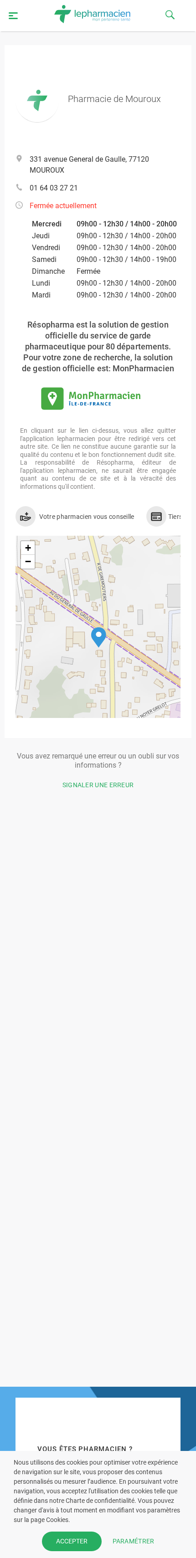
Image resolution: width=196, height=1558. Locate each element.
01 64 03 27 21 (54, 188)
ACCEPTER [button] (72, 1541)
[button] (98, 637)
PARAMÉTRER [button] (134, 1541)
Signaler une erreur (98, 785)
